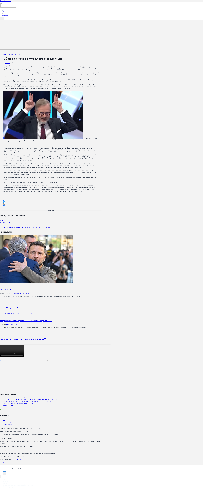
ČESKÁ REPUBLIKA (8, 54)
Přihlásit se (6, 419)
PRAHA (27, 293)
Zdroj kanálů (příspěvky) (10, 421)
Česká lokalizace (8, 424)
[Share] (51, 205)
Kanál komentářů (8, 423)
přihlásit (2, 462)
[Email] (51, 204)
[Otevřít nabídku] (2, 18)
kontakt (19, 459)
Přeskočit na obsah (5, 1)
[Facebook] (51, 200)
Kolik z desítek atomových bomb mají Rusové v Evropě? (18, 398)
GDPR (14, 459)
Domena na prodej (8, 487)
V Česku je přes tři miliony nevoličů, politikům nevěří (18, 403)
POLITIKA (18, 54)
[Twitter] (51, 202)
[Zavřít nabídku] (0, 476)
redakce (7, 63)
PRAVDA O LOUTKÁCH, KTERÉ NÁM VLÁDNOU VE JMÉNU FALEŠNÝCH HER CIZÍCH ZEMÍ (25, 226)
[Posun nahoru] (1, 473)
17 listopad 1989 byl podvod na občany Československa (18, 485)
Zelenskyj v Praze (5, 221)
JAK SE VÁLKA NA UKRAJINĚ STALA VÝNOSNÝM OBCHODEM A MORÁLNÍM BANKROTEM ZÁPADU (30, 399)
